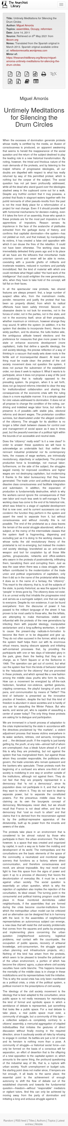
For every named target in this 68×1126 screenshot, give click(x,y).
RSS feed (20, 1120)
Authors (41, 1120)
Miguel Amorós (25, 25)
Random (8, 1120)
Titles (31, 1120)
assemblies (22, 29)
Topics (51, 1120)
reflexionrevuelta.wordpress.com (28, 50)
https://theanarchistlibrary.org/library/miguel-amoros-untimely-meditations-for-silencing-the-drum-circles (33, 61)
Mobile (39, 1124)
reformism (46, 29)
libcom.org (12, 39)
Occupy (35, 29)
